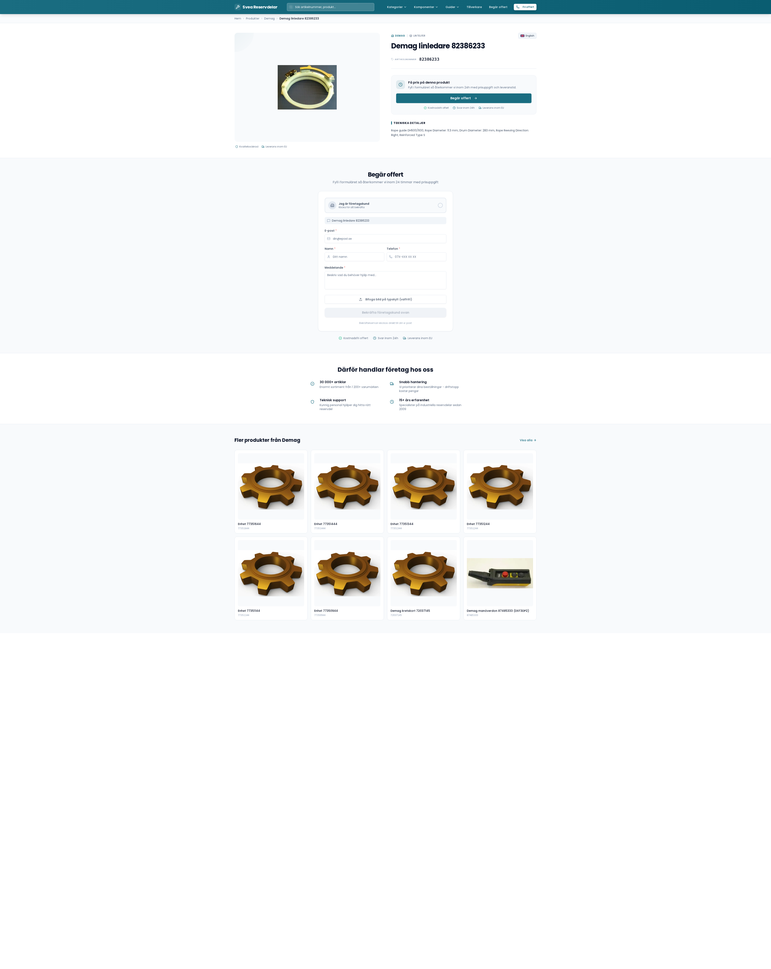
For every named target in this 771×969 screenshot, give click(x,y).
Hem (238, 18)
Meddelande (335, 268)
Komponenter (424, 7)
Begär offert (498, 7)
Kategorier (395, 7)
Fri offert (528, 7)
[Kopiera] (443, 59)
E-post (331, 231)
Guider (450, 7)
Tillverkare (474, 7)
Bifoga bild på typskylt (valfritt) (388, 299)
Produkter (252, 18)
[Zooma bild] (373, 39)
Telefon (393, 249)
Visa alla (526, 440)
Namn (330, 249)
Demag (269, 18)
